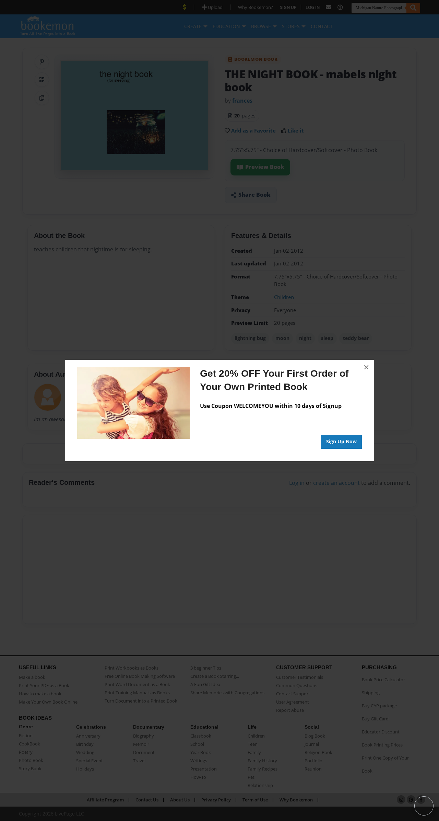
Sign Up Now (341, 441)
